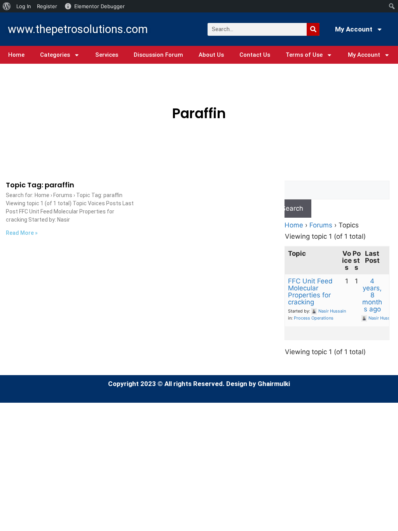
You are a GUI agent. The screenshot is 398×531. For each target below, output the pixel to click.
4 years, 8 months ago (372, 295)
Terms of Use (304, 54)
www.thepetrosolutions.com (78, 29)
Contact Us (254, 54)
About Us (211, 54)
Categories (55, 54)
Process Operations (313, 318)
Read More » (22, 233)
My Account (353, 29)
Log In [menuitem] (23, 6)
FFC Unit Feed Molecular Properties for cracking (310, 291)
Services (106, 54)
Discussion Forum (158, 54)
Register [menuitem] (47, 6)
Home (16, 54)
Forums (320, 225)
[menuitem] (7, 6)
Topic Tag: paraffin (40, 185)
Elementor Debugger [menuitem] (99, 6)
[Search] (313, 29)
